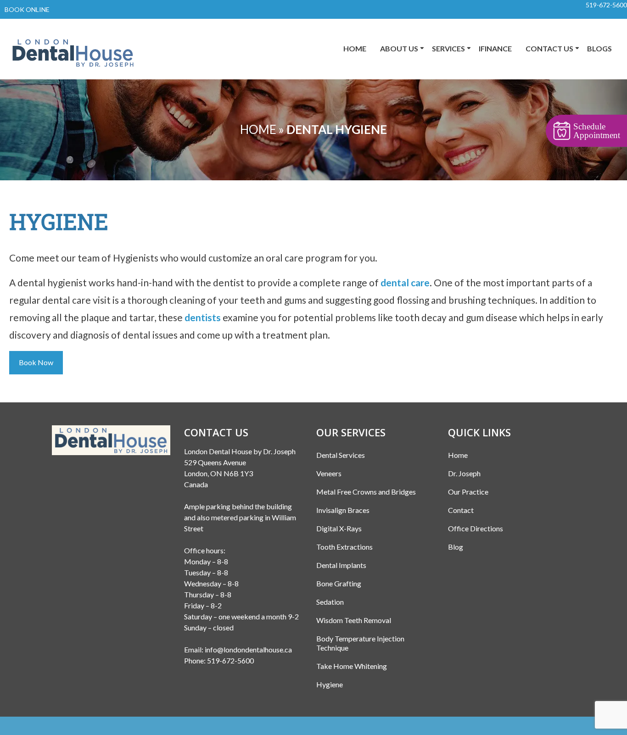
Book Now (36, 362)
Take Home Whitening (351, 666)
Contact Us (549, 48)
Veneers (328, 473)
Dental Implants (341, 565)
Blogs (599, 48)
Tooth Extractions (344, 546)
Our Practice (468, 491)
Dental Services (340, 455)
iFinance (495, 48)
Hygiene (329, 684)
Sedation (330, 601)
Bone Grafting (338, 583)
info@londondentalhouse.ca (248, 649)
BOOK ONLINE (27, 9)
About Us (399, 48)
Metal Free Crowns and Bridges (366, 491)
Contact (461, 510)
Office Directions (475, 528)
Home (354, 48)
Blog (455, 546)
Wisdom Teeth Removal (353, 620)
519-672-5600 (606, 5)
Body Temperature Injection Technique (360, 643)
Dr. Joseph (464, 473)
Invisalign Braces (342, 510)
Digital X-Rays (339, 528)
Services (448, 48)
